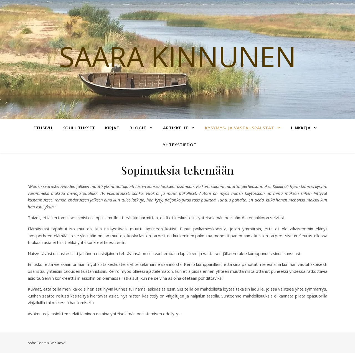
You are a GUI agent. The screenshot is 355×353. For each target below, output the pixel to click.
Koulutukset (78, 127)
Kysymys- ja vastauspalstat (239, 127)
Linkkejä (301, 127)
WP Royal (58, 342)
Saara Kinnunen (177, 56)
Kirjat (112, 127)
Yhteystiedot (180, 144)
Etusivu (43, 127)
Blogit (138, 127)
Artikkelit (175, 127)
